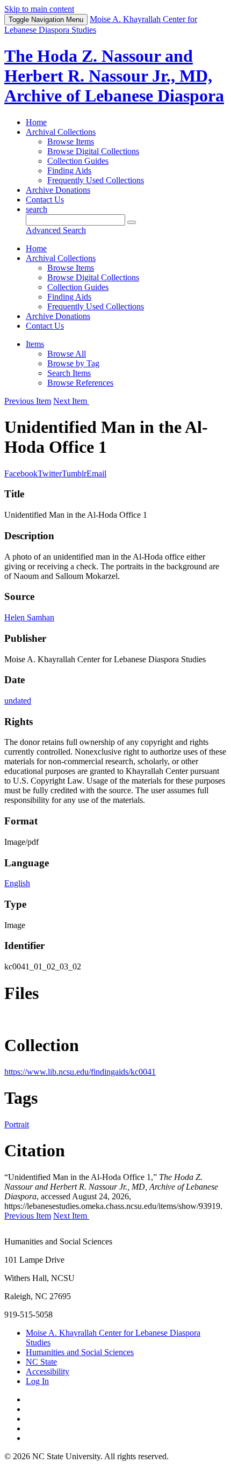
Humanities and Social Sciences (80, 1352)
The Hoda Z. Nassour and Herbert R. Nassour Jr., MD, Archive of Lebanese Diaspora (114, 75)
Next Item (71, 400)
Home (36, 122)
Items (35, 344)
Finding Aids (69, 170)
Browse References (80, 382)
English (17, 883)
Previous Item (27, 400)
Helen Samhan (29, 617)
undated (17, 700)
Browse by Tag (73, 363)
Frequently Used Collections (95, 180)
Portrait (16, 1124)
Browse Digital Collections (93, 151)
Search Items (69, 373)
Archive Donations (58, 189)
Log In (37, 1381)
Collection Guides (78, 160)
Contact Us (45, 199)
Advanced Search (56, 230)
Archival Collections (61, 131)
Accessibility (47, 1371)
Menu (46, 20)
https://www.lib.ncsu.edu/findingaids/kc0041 (80, 1071)
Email (96, 473)
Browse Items (70, 141)
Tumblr (74, 473)
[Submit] (131, 222)
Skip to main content (39, 8)
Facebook (21, 473)
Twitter (50, 473)
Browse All (66, 353)
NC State (41, 1361)
